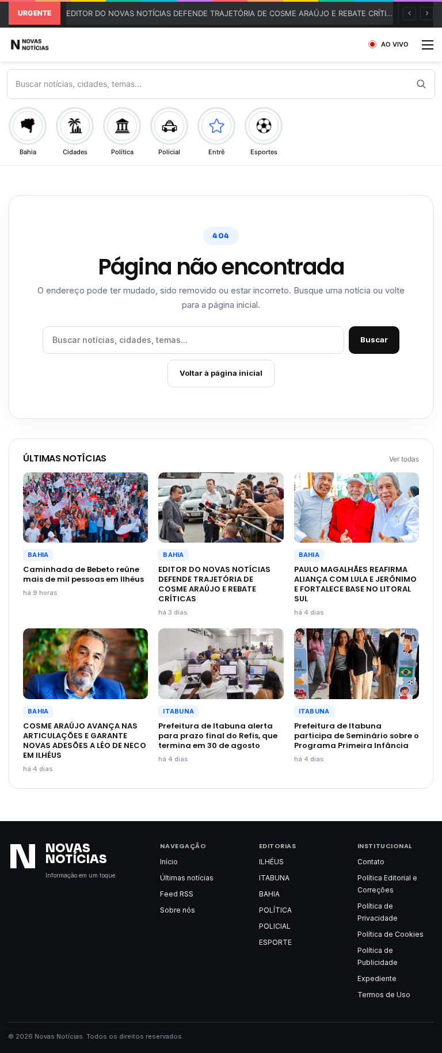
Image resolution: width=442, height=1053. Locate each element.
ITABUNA (178, 711)
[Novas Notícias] (43, 45)
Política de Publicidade (377, 956)
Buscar (374, 339)
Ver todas (404, 459)
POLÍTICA (275, 910)
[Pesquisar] (421, 84)
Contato (370, 861)
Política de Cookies (390, 934)
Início (169, 861)
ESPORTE (275, 942)
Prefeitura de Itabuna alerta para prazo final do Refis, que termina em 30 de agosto (217, 735)
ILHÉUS (271, 861)
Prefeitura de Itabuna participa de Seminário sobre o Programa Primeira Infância (356, 735)
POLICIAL (275, 926)
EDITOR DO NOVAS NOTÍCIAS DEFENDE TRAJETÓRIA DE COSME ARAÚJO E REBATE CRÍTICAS (233, 13)
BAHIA (38, 555)
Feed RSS (176, 894)
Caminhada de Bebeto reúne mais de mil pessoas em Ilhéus (83, 574)
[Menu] (427, 49)
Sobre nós (177, 910)
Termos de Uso (383, 994)
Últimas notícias (187, 877)
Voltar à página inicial (221, 372)
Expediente (377, 978)
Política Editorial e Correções (387, 883)
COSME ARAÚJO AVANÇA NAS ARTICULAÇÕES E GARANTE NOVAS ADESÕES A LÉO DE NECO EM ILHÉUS (84, 740)
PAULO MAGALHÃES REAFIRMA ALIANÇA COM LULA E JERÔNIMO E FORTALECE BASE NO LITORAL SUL (355, 584)
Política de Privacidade (377, 912)
